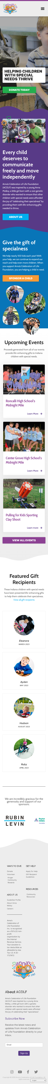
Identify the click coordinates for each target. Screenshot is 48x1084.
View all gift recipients (24, 599)
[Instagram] (12, 1072)
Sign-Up (24, 1053)
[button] (42, 9)
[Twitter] (36, 1072)
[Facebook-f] (28, 1072)
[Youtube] (20, 1072)
